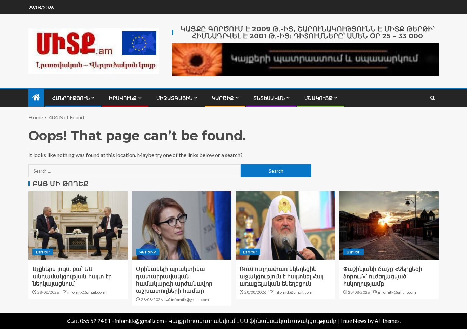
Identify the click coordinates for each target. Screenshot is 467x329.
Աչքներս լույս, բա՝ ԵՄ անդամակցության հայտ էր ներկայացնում (72, 276)
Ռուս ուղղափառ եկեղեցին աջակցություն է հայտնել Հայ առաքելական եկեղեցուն (281, 276)
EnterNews (353, 320)
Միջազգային (174, 98)
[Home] (36, 98)
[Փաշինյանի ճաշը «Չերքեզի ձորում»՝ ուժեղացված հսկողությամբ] (389, 225)
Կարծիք (223, 98)
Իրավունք (123, 98)
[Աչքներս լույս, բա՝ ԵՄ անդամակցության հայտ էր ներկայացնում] (78, 225)
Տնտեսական (269, 98)
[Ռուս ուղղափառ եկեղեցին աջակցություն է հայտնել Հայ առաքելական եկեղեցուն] (285, 225)
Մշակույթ (318, 98)
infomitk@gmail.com (86, 292)
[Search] (432, 98)
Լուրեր (43, 252)
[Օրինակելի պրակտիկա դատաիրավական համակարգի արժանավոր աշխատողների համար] (181, 225)
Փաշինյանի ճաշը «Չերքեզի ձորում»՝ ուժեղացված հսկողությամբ (382, 276)
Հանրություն (71, 98)
